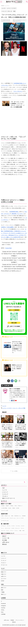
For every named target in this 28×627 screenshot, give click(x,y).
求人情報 (4, 540)
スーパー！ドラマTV (20, 518)
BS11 (3, 515)
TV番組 (2, 592)
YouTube (3, 607)
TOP (3, 488)
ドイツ (8, 530)
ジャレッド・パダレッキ (7, 11)
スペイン (23, 528)
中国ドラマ (3, 574)
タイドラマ (3, 578)
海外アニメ (3, 594)
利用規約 (12, 620)
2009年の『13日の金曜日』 (8, 227)
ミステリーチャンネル (5, 520)
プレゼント (5, 496)
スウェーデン (18, 528)
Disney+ (12, 505)
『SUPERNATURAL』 (14, 211)
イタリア (23, 525)
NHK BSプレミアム (18, 515)
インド (3, 528)
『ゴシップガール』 (18, 91)
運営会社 (4, 544)
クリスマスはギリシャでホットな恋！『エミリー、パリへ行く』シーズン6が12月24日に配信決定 (7, 445)
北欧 (20, 530)
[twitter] (8, 380)
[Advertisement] (14, 284)
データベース (4, 565)
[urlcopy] (19, 380)
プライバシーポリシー (19, 620)
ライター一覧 (5, 538)
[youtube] (16, 400)
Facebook (3, 603)
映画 (14, 11)
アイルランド (4, 525)
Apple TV (7, 505)
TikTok (2, 610)
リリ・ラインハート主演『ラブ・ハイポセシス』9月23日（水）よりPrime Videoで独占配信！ (20, 428)
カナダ (13, 528)
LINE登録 (3, 614)
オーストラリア (8, 528)
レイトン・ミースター (11, 8)
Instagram (3, 605)
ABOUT (4, 536)
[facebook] (12, 380)
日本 (23, 530)
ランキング (5, 494)
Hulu (16, 505)
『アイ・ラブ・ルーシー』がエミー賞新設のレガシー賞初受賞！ (20, 443)
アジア (3, 568)
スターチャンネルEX (5, 510)
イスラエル (18, 525)
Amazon (3, 505)
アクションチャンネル (5, 518)
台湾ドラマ (3, 576)
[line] (15, 380)
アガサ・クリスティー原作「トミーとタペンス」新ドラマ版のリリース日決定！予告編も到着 (7, 428)
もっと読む (15, 471)
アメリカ (9, 525)
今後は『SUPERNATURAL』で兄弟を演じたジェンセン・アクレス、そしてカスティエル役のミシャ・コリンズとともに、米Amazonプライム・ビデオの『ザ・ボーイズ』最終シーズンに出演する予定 (14, 233)
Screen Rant (8, 248)
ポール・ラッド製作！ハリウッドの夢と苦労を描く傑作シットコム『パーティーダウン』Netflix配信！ (7, 463)
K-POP (2, 580)
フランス (12, 530)
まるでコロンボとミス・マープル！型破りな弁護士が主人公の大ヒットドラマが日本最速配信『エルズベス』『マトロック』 (17, 347)
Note (2, 612)
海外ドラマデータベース (8, 498)
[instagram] (14, 400)
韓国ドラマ (3, 572)
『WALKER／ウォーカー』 (17, 213)
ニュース (4, 405)
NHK (12, 515)
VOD (2, 584)
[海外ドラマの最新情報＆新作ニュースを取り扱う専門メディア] (14, 1)
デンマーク (3, 530)
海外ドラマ (3, 587)
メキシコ (16, 530)
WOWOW (24, 515)
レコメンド (5, 492)
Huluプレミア (20, 505)
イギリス (13, 525)
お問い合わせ (5, 542)
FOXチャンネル (7, 515)
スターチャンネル (13, 518)
